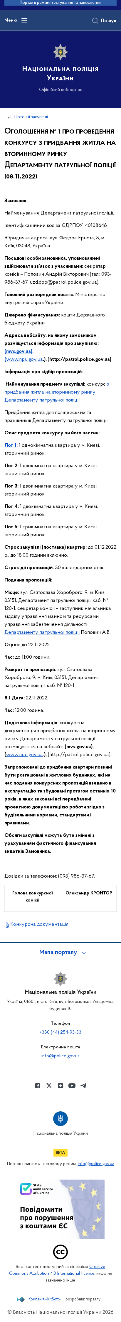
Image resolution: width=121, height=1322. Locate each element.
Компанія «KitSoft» (44, 1299)
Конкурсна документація (39, 924)
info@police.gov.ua (60, 1056)
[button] (60, 952)
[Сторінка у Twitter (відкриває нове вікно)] (49, 1085)
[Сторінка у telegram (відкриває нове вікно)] (83, 1085)
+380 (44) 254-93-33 (60, 1032)
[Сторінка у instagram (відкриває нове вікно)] (60, 1085)
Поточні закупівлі (31, 117)
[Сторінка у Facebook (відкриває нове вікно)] (37, 1085)
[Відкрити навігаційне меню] (24, 20)
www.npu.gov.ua (24, 359)
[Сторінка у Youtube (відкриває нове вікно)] (71, 1085)
